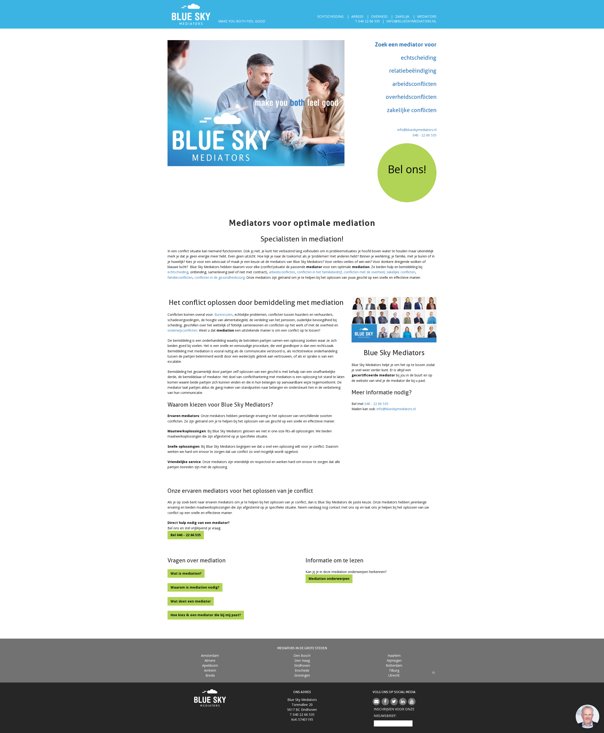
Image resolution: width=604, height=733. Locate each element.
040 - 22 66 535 (424, 135)
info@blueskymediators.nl (411, 21)
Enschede (302, 670)
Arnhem (210, 670)
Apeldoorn (210, 665)
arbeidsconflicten (282, 272)
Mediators (426, 16)
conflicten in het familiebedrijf (319, 272)
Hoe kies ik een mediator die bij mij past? (206, 615)
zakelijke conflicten (400, 272)
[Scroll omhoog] (433, 672)
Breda (210, 675)
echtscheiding (178, 272)
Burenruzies (223, 314)
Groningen (302, 675)
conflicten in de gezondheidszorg (219, 277)
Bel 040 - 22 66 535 (186, 535)
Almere (210, 660)
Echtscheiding (330, 16)
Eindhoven (302, 665)
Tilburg (394, 670)
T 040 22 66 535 (367, 21)
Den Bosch (302, 655)
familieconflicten (180, 277)
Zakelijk (402, 16)
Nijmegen (394, 660)
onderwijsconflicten (182, 330)
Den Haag (302, 660)
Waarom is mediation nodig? (195, 587)
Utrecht (394, 675)
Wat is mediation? (186, 573)
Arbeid (357, 16)
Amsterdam (210, 655)
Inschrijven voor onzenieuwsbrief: (394, 712)
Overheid (379, 16)
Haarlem (394, 655)
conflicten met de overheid (364, 272)
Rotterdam (394, 665)
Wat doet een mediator (191, 601)
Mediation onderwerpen (329, 578)
